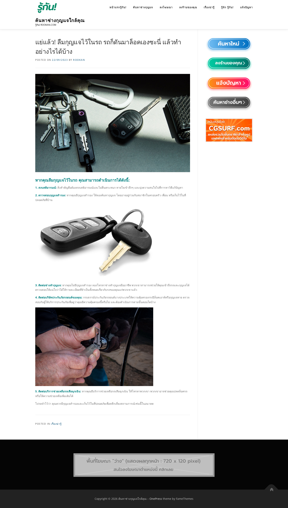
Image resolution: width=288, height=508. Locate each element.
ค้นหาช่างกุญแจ (143, 7)
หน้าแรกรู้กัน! (118, 7)
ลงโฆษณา (166, 7)
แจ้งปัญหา (246, 7)
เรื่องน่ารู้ (209, 7)
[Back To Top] (271, 490)
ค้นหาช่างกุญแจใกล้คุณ (60, 20)
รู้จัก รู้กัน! (227, 7)
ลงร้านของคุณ (188, 7)
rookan (79, 60)
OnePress (155, 499)
